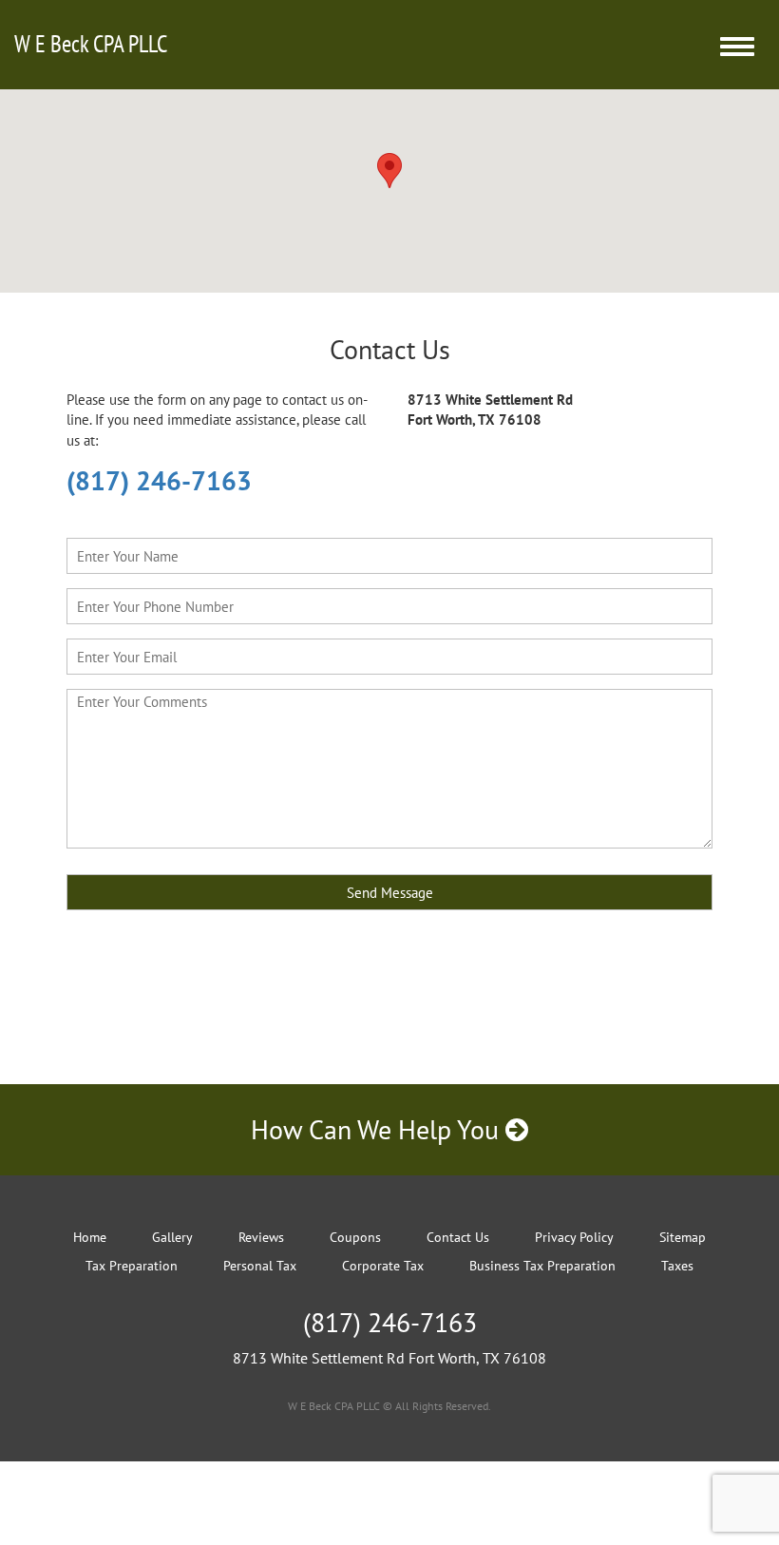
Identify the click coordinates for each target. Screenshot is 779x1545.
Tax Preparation (132, 1265)
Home (89, 1237)
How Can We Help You (378, 1129)
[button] (389, 170)
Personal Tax (259, 1265)
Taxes (677, 1265)
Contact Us (458, 1237)
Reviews (261, 1237)
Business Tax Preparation (542, 1265)
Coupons (355, 1237)
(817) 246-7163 (159, 480)
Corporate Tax (383, 1265)
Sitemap (682, 1237)
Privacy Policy (574, 1237)
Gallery (172, 1237)
